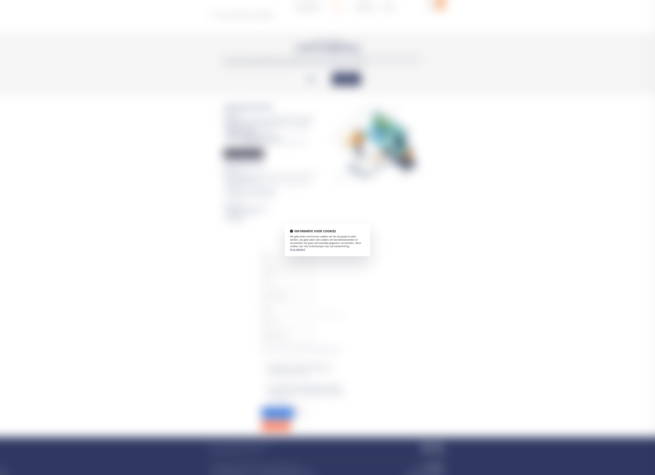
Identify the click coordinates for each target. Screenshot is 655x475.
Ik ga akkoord (297, 249)
